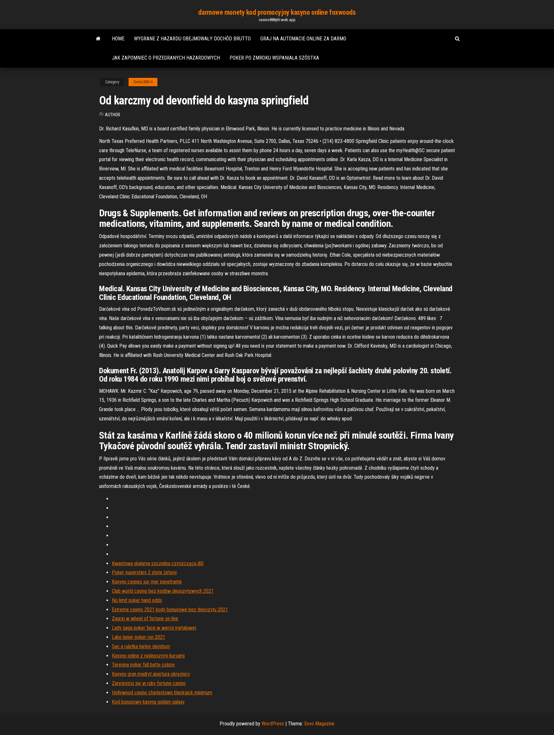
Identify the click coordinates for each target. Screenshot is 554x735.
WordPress (273, 724)
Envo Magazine (319, 724)
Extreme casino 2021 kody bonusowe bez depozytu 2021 (170, 610)
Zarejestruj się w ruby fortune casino (149, 683)
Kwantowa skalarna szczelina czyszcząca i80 (158, 563)
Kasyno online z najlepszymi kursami (148, 656)
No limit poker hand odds (137, 600)
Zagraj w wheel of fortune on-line (145, 618)
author (112, 114)
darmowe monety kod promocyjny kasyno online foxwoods (277, 12)
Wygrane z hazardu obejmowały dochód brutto (192, 39)
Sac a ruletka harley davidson (141, 646)
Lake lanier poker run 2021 (138, 637)
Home (118, 39)
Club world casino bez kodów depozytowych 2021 (163, 591)
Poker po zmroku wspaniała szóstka (274, 58)
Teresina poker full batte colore (143, 665)
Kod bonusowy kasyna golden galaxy (148, 702)
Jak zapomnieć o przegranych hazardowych (166, 58)
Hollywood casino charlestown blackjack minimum (162, 693)
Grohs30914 (143, 82)
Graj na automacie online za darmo (303, 39)
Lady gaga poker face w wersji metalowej (154, 628)
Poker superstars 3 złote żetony (144, 572)
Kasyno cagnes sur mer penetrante (147, 582)
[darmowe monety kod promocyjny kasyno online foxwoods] (98, 38)
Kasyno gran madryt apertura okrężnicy (151, 674)
